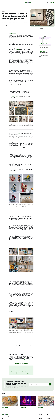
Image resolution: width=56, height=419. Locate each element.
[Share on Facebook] (3, 26)
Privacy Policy (41, 414)
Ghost (7, 418)
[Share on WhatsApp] (7, 26)
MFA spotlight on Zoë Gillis (14, 96)
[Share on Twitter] (2, 26)
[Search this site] (2, 2)
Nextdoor (48, 418)
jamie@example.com (33, 384)
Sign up (48, 414)
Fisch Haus (17, 49)
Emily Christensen (13, 33)
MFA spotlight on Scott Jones (14, 169)
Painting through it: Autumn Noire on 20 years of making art (20, 371)
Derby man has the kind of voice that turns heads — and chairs (20, 367)
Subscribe (51, 2)
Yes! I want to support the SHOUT (21, 363)
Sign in (48, 2)
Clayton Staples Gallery (16, 133)
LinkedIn (40, 418)
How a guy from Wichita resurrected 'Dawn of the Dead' (19, 372)
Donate (48, 415)
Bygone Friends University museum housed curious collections (20, 373)
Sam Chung (27, 152)
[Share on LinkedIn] (5, 26)
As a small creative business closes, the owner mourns (19, 370)
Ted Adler (10, 148)
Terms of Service (41, 415)
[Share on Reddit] (6, 26)
